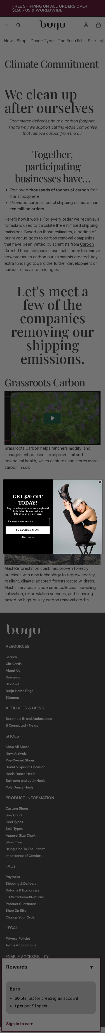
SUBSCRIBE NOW (27, 529)
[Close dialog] (99, 481)
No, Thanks (27, 537)
